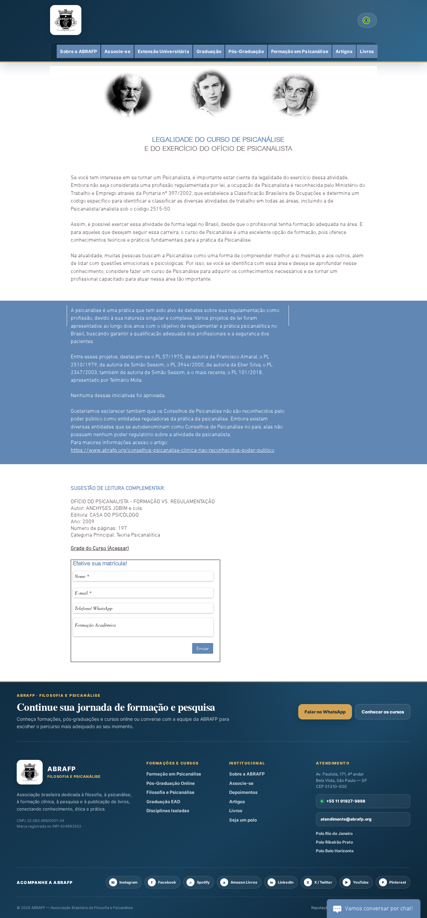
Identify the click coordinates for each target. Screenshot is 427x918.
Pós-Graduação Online (170, 783)
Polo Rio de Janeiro (334, 833)
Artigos (237, 801)
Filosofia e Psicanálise (170, 792)
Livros (235, 810)
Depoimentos (243, 792)
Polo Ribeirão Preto (334, 842)
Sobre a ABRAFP (247, 774)
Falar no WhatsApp (325, 711)
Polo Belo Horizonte (335, 850)
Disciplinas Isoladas (167, 810)
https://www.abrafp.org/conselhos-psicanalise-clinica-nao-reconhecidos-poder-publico (172, 450)
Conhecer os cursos (383, 711)
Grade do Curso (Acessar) (100, 548)
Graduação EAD (163, 801)
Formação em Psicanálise (173, 774)
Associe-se (241, 783)
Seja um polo (243, 820)
